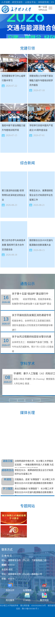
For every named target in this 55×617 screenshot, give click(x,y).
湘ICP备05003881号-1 (30, 609)
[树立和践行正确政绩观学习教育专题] (14, 518)
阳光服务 (10, 600)
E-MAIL (27, 600)
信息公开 (10, 590)
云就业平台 (30, 2)
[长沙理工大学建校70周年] (14, 531)
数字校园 (44, 600)
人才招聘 (5, 2)
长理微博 (44, 590)
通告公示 (27, 284)
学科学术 (27, 364)
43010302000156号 (38, 606)
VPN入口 (42, 10)
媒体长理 (27, 413)
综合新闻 (27, 163)
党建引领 (27, 48)
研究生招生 (17, 2)
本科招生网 (43, 2)
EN (52, 2)
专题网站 (27, 506)
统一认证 (42, 7)
